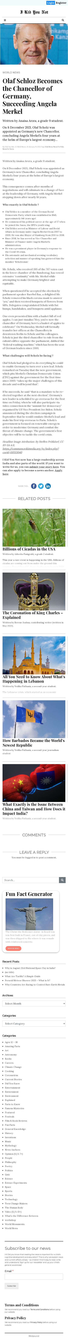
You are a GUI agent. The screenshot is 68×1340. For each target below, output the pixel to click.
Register (61, 2)
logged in (30, 857)
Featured (10, 1112)
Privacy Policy (36, 1322)
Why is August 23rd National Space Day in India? (30, 968)
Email (9, 1271)
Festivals (9, 1116)
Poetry (8, 1166)
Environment (12, 1096)
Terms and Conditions (39, 1309)
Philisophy (10, 1162)
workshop (10, 1220)
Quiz (7, 1174)
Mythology (10, 1145)
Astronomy (11, 1054)
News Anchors (12, 1149)
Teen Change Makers (16, 1203)
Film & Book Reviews (16, 1120)
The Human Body (14, 1207)
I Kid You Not (34, 12)
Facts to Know (12, 1104)
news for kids (58, 147)
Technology (11, 1199)
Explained (10, 1100)
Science (9, 1178)
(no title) (9, 972)
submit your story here (44, 466)
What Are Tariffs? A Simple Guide (22, 976)
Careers (9, 1062)
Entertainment (12, 1087)
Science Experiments (16, 1182)
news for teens (8, 149)
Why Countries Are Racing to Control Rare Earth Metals (35, 984)
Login (50, 2)
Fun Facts (10, 1124)
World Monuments (15, 1224)
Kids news (49, 147)
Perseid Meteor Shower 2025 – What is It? (27, 980)
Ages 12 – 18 (11, 1042)
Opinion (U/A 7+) (14, 1153)
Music (8, 1141)
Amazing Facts (12, 1046)
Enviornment (12, 1091)
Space (8, 1187)
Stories (9, 1195)
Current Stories (13, 1079)
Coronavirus (11, 1075)
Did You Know (12, 1083)
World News (11, 72)
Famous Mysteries (14, 1108)
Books (8, 1058)
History (9, 1133)
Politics (9, 1170)
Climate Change (13, 1067)
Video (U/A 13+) (13, 1211)
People (8, 1158)
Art (6, 1050)
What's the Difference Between (21, 1215)
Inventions (10, 1137)
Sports (8, 1191)
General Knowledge (15, 1129)
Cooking (9, 1071)
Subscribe (11, 1286)
